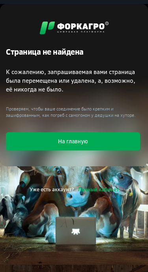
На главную (73, 141)
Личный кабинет (98, 189)
